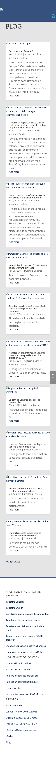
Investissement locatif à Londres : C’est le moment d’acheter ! (26, 489)
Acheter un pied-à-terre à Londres (23, 619)
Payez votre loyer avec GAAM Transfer (27, 693)
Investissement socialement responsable (27, 613)
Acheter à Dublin (31, 130)
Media (9, 736)
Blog (8, 742)
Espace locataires (15, 687)
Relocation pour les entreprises (22, 675)
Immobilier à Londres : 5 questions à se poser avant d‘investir (28, 266)
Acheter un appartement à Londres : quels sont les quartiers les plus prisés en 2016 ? (27, 355)
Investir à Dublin (33, 54)
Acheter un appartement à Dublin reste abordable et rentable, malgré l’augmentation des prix (27, 125)
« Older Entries (13, 561)
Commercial (30, 538)
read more (14, 95)
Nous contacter (14, 705)
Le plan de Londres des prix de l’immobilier (24, 401)
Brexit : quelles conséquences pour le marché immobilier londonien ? (27, 196)
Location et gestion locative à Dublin (25, 651)
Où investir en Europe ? (21, 51)
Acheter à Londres (31, 200)
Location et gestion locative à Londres (26, 645)
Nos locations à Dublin (18, 669)
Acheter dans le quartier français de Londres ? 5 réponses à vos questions (27, 308)
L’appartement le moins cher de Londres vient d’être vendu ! (25, 534)
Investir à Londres (18, 57)
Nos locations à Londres (18, 663)
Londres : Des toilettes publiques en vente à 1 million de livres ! (27, 445)
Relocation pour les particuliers (22, 681)
